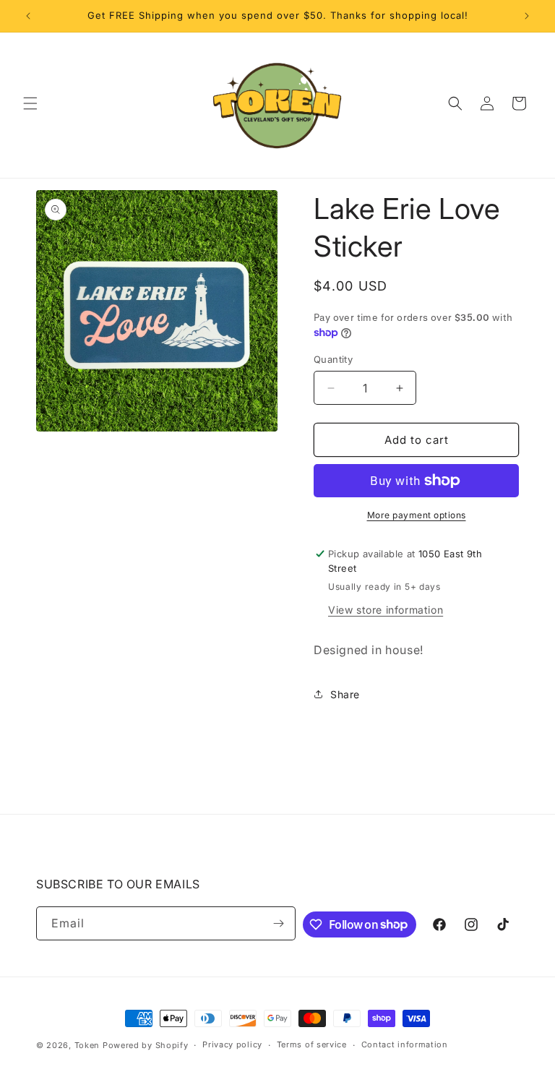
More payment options (416, 515)
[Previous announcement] (28, 16)
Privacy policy (232, 1044)
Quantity (333, 359)
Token (87, 1045)
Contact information (404, 1044)
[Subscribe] (279, 923)
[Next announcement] (527, 16)
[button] (30, 103)
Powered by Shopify (146, 1045)
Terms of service (312, 1044)
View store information (385, 610)
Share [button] (345, 694)
